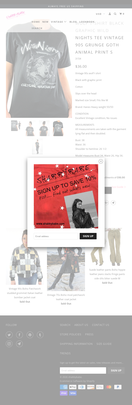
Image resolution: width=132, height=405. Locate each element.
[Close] (101, 160)
